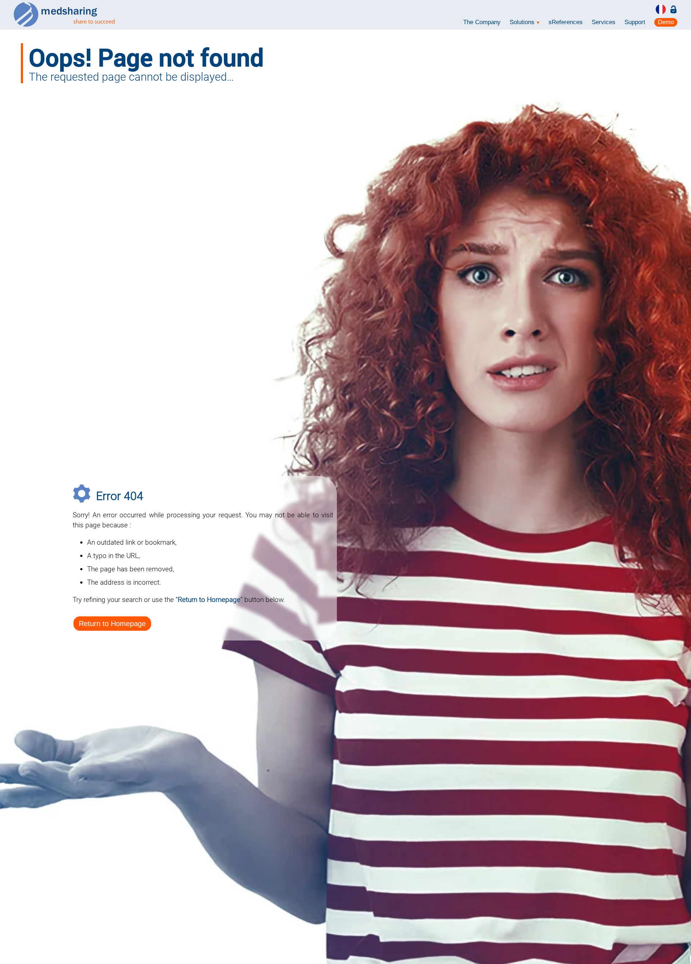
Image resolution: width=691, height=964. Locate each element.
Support (634, 22)
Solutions (524, 22)
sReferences (565, 22)
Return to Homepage (112, 624)
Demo (666, 22)
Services (603, 22)
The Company (482, 22)
